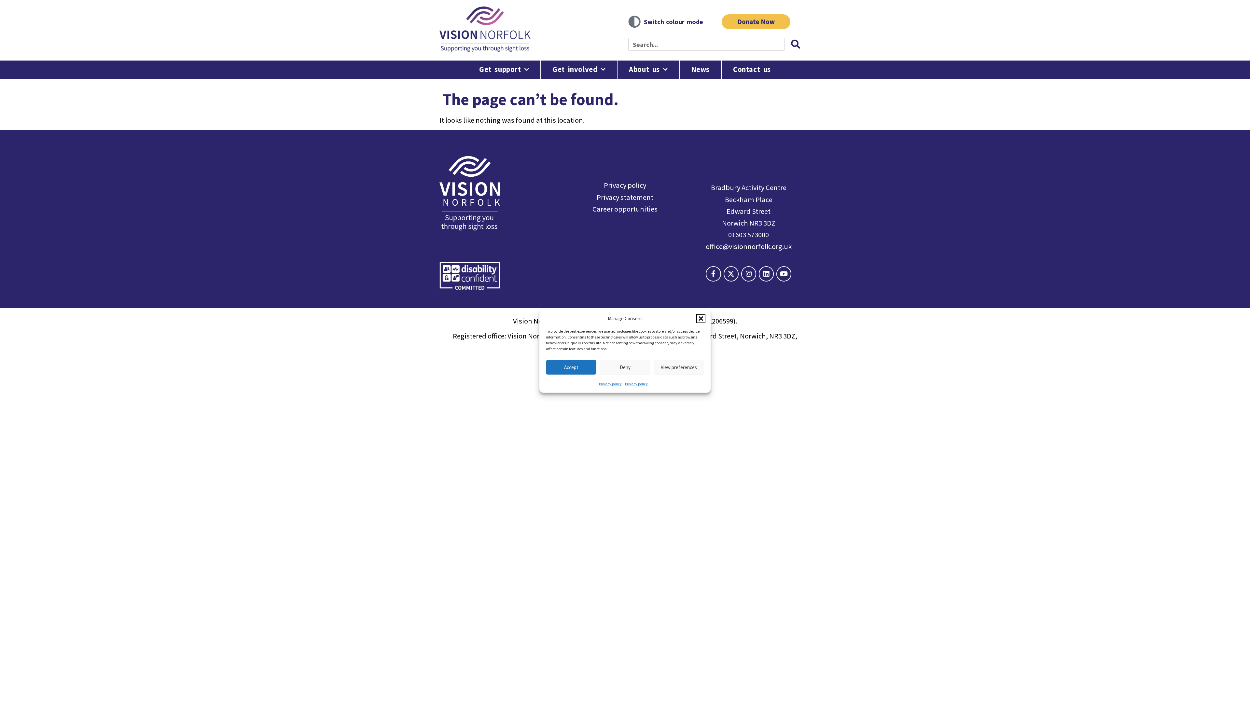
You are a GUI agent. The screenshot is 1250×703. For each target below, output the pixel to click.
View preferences (679, 367)
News (700, 69)
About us (644, 69)
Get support (500, 69)
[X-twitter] (731, 273)
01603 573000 (748, 234)
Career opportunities (625, 209)
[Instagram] (748, 273)
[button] (701, 318)
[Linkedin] (766, 273)
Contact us (752, 69)
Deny (625, 367)
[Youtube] (783, 273)
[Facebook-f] (713, 273)
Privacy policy (610, 383)
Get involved (574, 69)
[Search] (796, 44)
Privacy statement (625, 197)
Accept (571, 367)
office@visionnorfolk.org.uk (749, 246)
